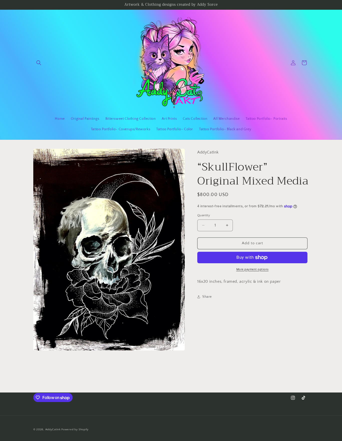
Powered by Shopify (75, 429)
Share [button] (207, 297)
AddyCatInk (53, 429)
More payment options (252, 269)
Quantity (203, 215)
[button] (38, 62)
